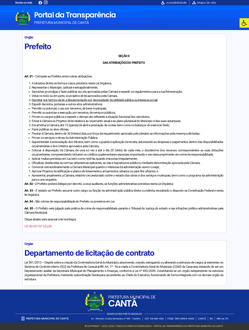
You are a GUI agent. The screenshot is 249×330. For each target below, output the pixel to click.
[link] (244, 23)
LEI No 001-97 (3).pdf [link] (37, 226)
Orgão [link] (28, 37)
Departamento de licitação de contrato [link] (89, 253)
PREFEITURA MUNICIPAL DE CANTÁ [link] (61, 22)
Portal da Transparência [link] (75, 15)
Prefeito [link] (37, 46)
